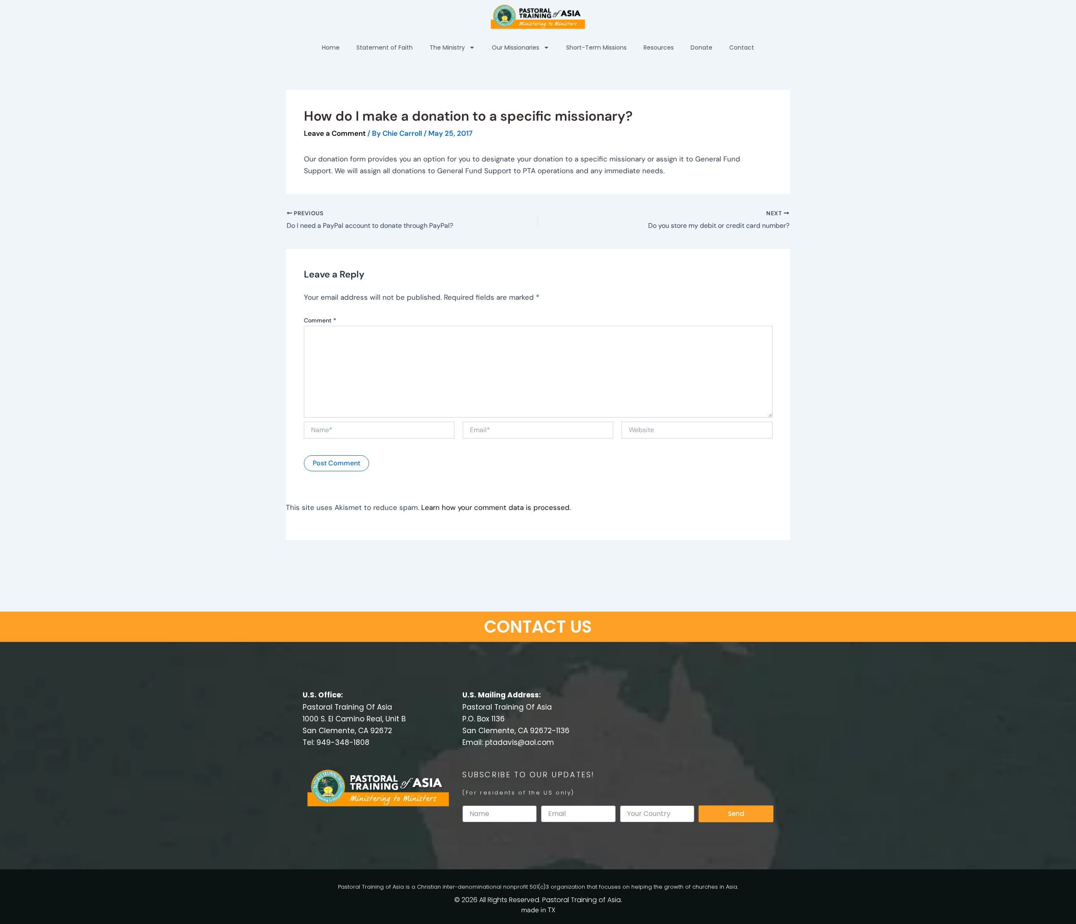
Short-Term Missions (596, 47)
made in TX (538, 910)
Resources (658, 47)
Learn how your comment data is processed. (496, 507)
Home (331, 47)
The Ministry (447, 47)
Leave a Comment (335, 133)
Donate (701, 47)
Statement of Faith (384, 47)
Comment (320, 320)
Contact (741, 47)
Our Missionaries (515, 47)
